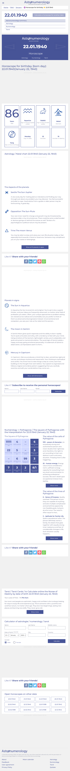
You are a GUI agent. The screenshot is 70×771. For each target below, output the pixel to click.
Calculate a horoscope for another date (49, 15)
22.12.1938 (42, 710)
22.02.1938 (11, 710)
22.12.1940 (27, 704)
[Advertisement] (35, 87)
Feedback (5, 762)
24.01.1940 (43, 699)
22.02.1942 (27, 710)
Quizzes (53, 767)
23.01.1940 (11, 699)
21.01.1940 (27, 699)
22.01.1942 (58, 704)
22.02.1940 (12, 704)
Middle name (52, 625)
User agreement (8, 765)
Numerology (10, 26)
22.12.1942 (58, 710)
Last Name (23, 388)
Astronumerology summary (16, 20)
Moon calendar (28, 759)
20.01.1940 (58, 699)
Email (37, 388)
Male (8, 642)
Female (18, 642)
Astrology (9, 23)
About (4, 759)
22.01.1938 (42, 704)
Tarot (8, 29)
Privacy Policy (7, 767)
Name (6, 388)
